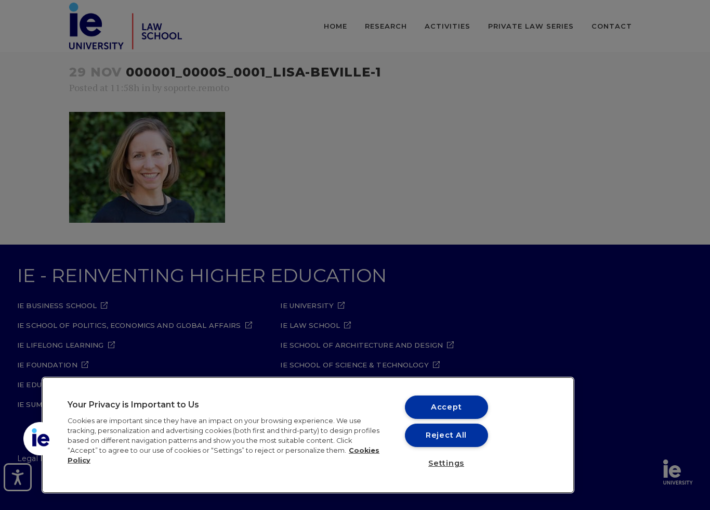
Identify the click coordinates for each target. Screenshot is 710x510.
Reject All (446, 435)
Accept (446, 407)
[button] (40, 438)
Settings (446, 463)
